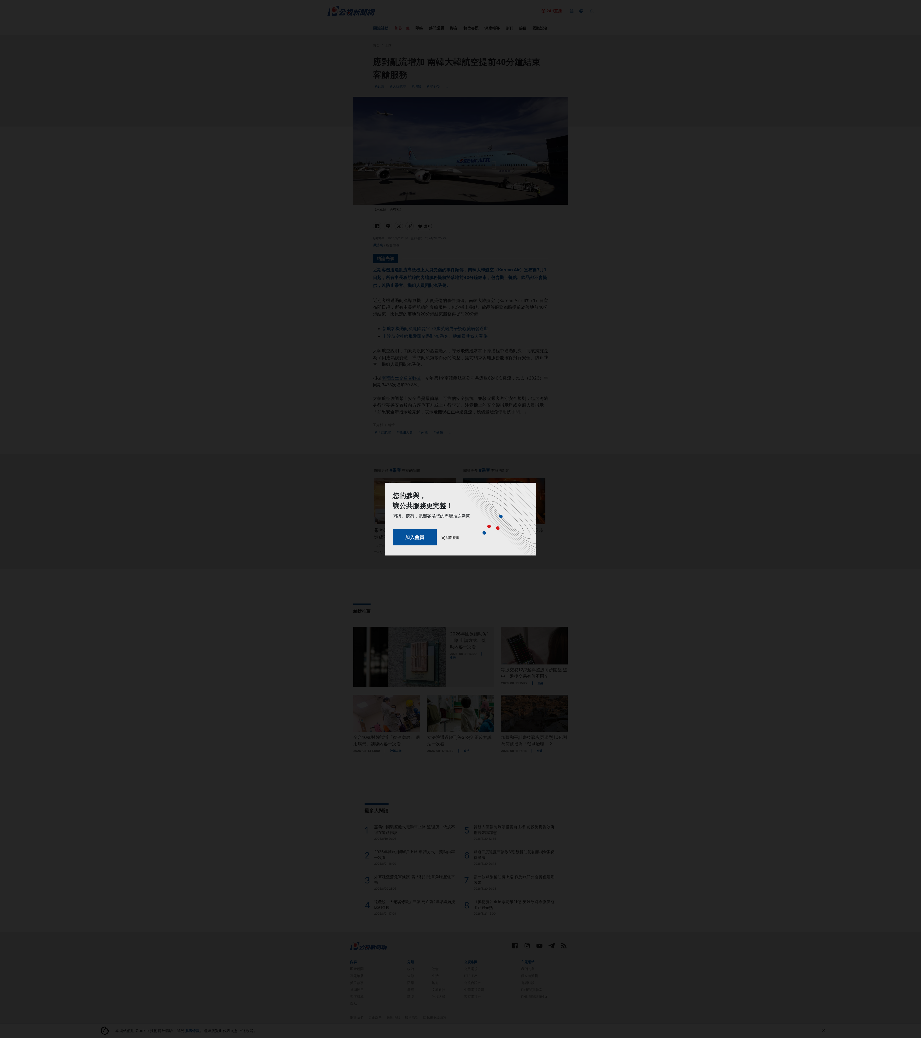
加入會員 (414, 537)
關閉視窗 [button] (452, 538)
